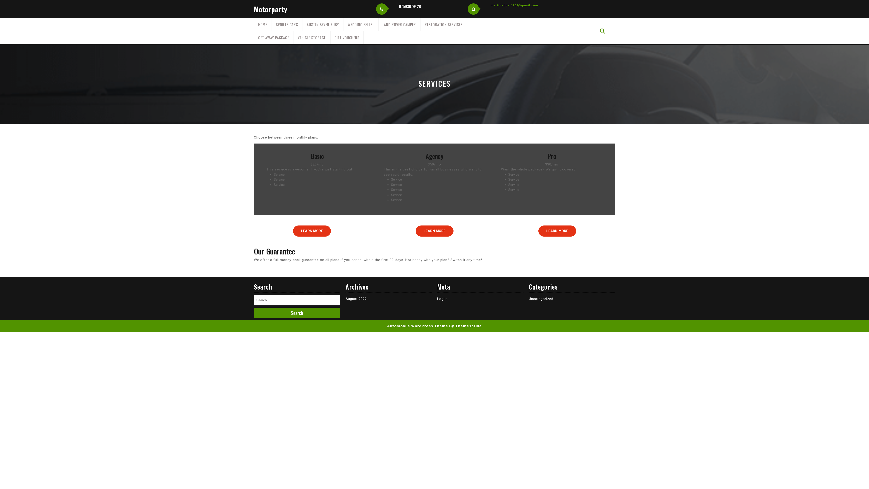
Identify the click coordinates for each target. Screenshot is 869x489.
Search (297, 312)
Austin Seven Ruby (323, 24)
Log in (442, 299)
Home (262, 24)
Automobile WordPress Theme (417, 326)
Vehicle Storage (312, 38)
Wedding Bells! (361, 24)
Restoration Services (444, 24)
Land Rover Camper (399, 24)
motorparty (270, 9)
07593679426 (410, 6)
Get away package (273, 38)
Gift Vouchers (346, 38)
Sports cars (287, 24)
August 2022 (356, 299)
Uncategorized (541, 299)
